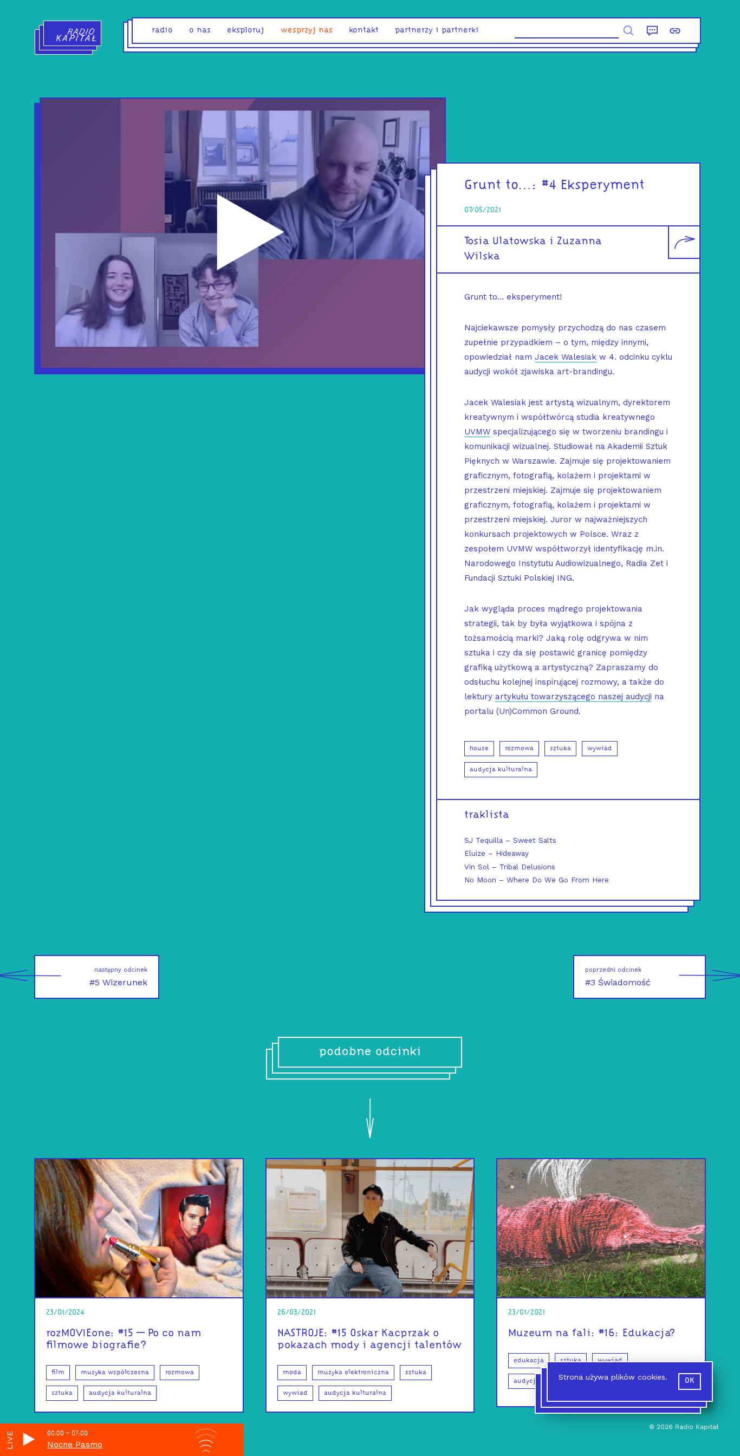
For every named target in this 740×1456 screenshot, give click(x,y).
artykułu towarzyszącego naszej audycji (573, 696)
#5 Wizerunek (118, 976)
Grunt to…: (500, 185)
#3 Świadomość (618, 976)
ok (689, 1380)
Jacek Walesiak (565, 357)
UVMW (477, 432)
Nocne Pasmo (74, 1445)
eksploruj (245, 30)
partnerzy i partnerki (437, 30)
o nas (200, 30)
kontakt (364, 30)
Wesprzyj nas (307, 30)
